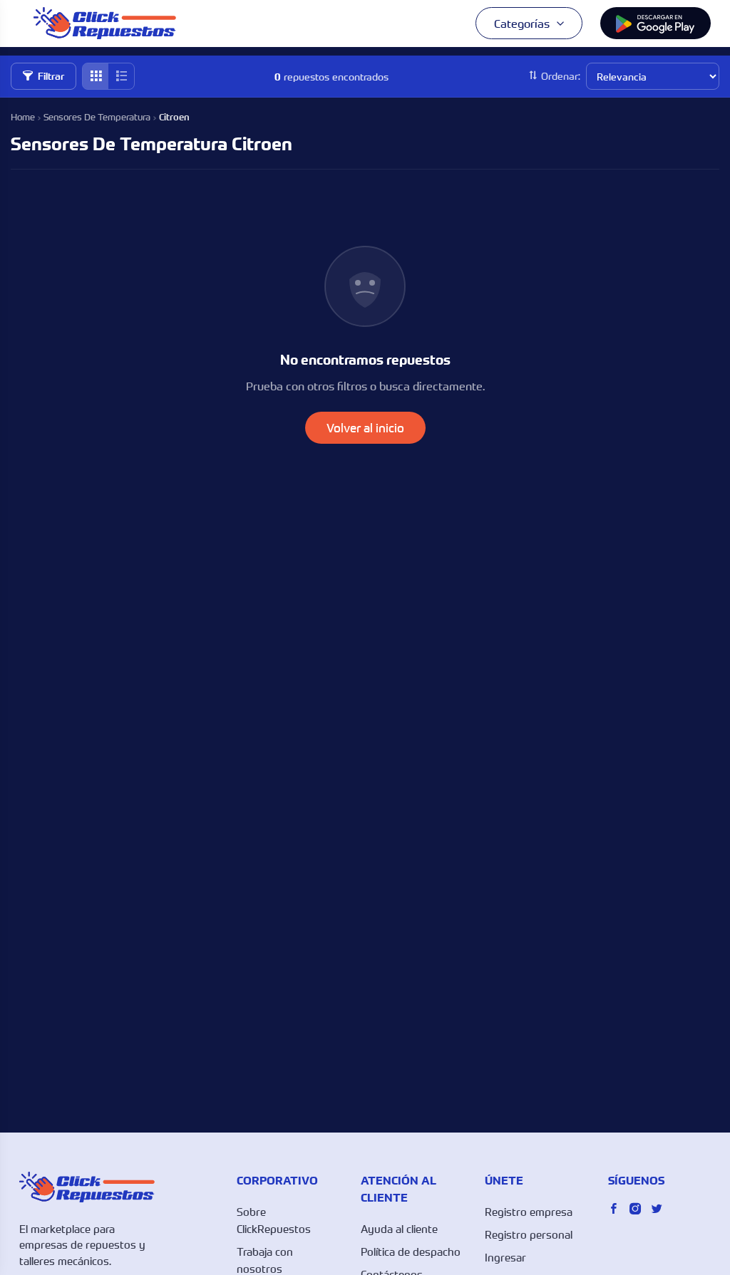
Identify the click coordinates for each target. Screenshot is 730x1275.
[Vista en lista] (121, 76)
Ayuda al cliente (399, 1229)
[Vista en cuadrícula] (95, 76)
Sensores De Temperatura (96, 117)
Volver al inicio (365, 427)
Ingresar (505, 1257)
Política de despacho (411, 1251)
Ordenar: (560, 76)
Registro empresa (528, 1211)
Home (23, 117)
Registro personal (528, 1234)
